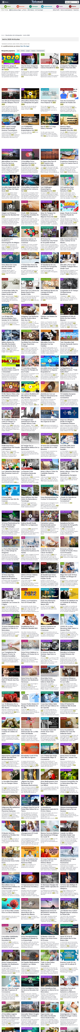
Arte (25, 10)
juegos (28, 50)
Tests (61, 6)
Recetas (21, 6)
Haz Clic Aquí (24, 46)
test (18, 50)
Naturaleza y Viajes (16, 10)
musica (33, 50)
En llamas (31, 10)
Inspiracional (48, 6)
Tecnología (40, 10)
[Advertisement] (40, 22)
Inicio (2, 35)
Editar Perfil (56, 10)
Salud (9, 6)
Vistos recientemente (66, 10)
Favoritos (76, 10)
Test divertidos (40, 50)
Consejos (35, 6)
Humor (73, 6)
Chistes (23, 50)
